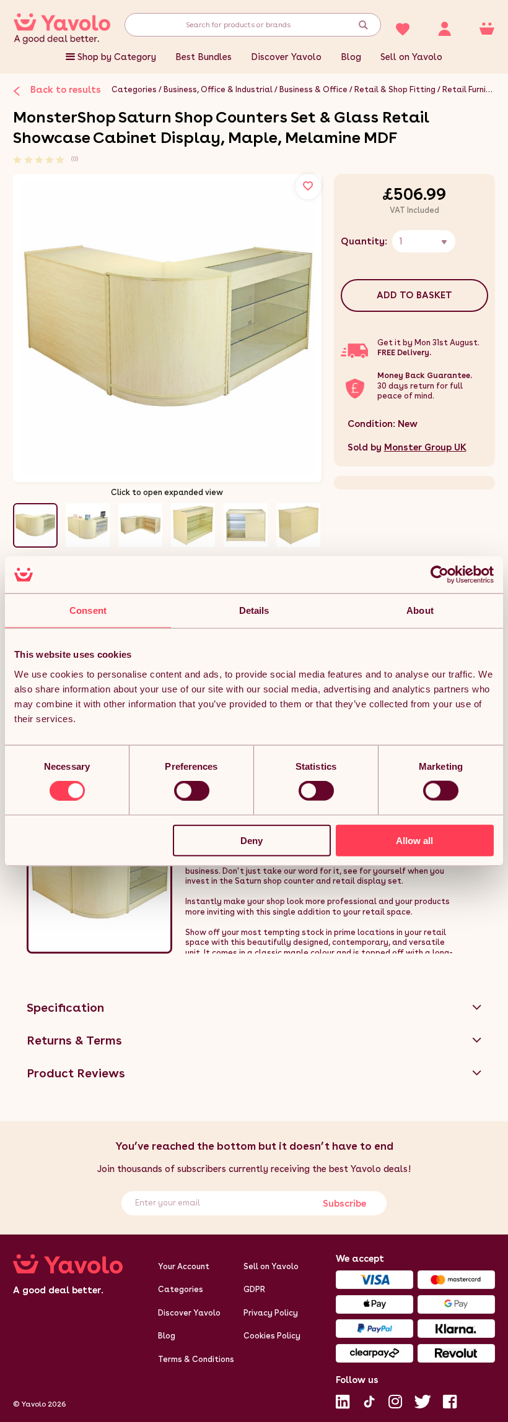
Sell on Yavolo (411, 56)
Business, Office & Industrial (218, 89)
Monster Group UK (425, 447)
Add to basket (414, 295)
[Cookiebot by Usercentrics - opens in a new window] (439, 575)
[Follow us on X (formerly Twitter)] (422, 1400)
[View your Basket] (487, 28)
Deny (251, 840)
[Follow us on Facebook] (450, 1400)
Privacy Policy (270, 1312)
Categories (134, 89)
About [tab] (420, 610)
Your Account (183, 1266)
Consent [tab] (88, 610)
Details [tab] (254, 610)
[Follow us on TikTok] (369, 1400)
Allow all (414, 840)
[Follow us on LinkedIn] (342, 1400)
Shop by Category (116, 56)
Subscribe (344, 1203)
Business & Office (313, 89)
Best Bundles (203, 56)
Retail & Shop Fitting (395, 89)
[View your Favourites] (402, 28)
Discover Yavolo (286, 56)
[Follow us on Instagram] (395, 1400)
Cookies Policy (271, 1335)
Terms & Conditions (196, 1359)
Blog (351, 56)
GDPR (254, 1289)
